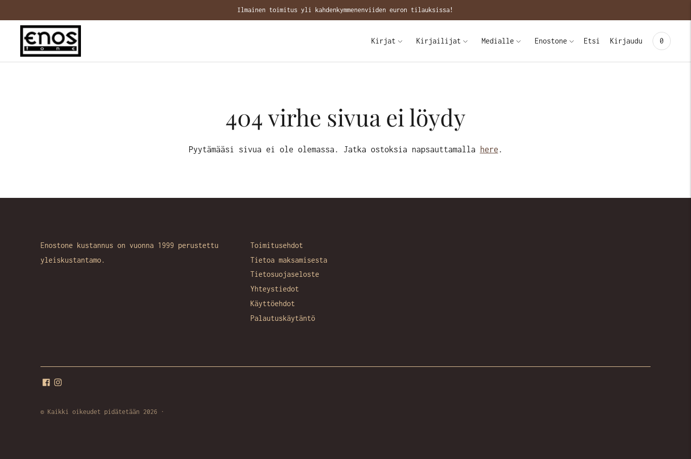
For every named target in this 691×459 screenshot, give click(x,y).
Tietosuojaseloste (284, 274)
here (489, 149)
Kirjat (383, 40)
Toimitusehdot (276, 245)
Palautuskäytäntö (282, 318)
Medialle (498, 40)
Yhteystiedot (274, 288)
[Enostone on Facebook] (46, 383)
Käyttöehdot (272, 303)
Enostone (551, 40)
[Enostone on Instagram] (58, 383)
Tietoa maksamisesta (288, 260)
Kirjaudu (626, 40)
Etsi (592, 40)
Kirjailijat (438, 40)
